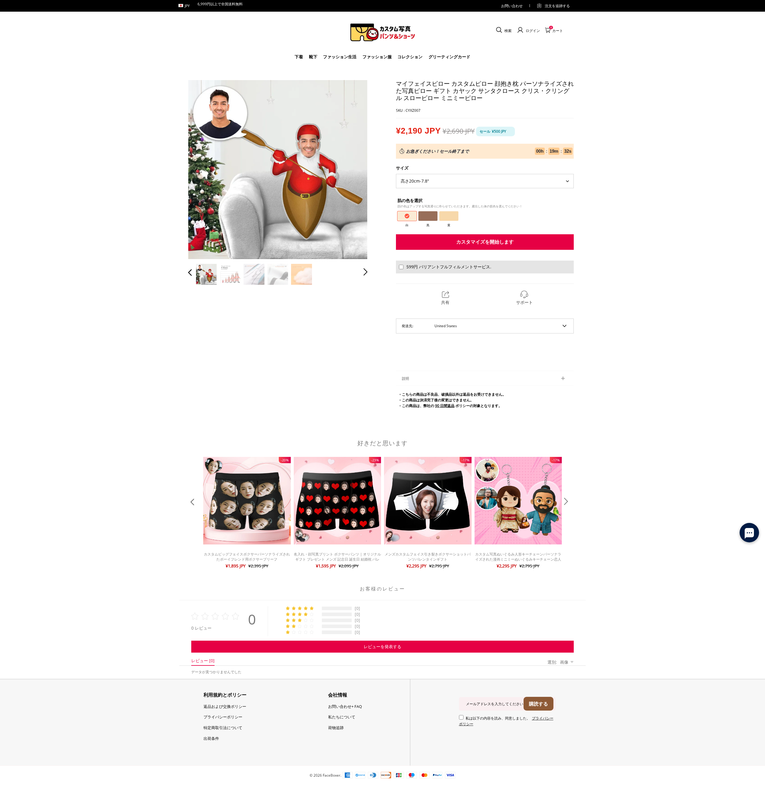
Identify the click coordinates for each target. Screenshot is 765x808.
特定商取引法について (223, 727)
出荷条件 (211, 738)
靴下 (313, 56)
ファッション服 (377, 56)
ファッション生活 (340, 56)
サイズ (402, 168)
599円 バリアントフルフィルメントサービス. (448, 267)
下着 (299, 56)
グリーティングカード (449, 56)
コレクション (410, 56)
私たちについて (341, 717)
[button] (202, 168)
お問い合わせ (512, 5)
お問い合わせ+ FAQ (345, 706)
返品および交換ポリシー (225, 706)
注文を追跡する (557, 5)
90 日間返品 (445, 405)
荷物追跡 (336, 727)
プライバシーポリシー (223, 717)
